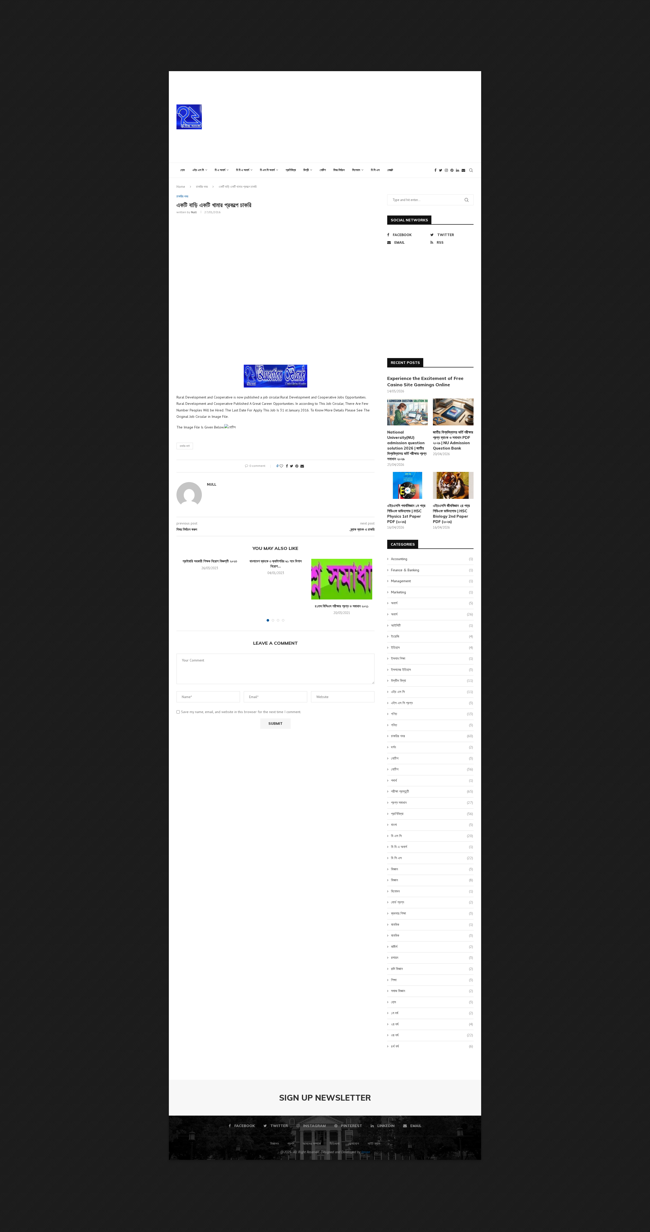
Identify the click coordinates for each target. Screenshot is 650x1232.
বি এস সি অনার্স (267, 170)
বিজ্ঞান (432, 869)
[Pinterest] (451, 170)
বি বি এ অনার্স (242, 170)
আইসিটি (432, 625)
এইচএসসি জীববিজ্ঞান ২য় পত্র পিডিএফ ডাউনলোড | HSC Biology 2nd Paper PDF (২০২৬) (451, 513)
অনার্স (432, 603)
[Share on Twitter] (291, 466)
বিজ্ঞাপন (274, 1143)
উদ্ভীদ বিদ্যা (432, 680)
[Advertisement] (152, 35)
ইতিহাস (432, 647)
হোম (182, 170)
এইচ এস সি (198, 170)
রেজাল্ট (390, 170)
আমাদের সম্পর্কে (312, 1143)
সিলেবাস (356, 170)
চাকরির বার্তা (185, 446)
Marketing (432, 592)
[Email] (463, 170)
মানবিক (432, 924)
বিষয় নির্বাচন (339, 170)
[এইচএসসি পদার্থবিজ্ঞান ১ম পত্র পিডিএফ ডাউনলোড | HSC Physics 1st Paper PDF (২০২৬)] (407, 485)
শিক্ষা (432, 980)
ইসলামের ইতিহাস (432, 669)
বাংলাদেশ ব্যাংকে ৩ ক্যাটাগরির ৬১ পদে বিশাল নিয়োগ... (276, 563)
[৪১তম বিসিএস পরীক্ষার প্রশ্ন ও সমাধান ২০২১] (341, 579)
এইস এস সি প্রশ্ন (432, 703)
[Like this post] (281, 466)
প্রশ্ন (290, 1143)
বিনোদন (432, 891)
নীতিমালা (334, 1143)
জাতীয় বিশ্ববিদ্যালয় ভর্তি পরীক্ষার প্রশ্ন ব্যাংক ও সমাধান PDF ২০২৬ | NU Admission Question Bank (453, 440)
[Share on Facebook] (287, 466)
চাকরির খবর (202, 186)
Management (432, 581)
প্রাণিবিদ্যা (291, 170)
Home (180, 186)
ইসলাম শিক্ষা (432, 658)
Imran (365, 1152)
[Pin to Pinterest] (296, 466)
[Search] (471, 170)
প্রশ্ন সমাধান (432, 802)
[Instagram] (446, 170)
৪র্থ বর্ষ (432, 1046)
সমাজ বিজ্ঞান (432, 991)
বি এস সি (432, 836)
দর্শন (432, 747)
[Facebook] (435, 170)
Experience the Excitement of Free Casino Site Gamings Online (425, 381)
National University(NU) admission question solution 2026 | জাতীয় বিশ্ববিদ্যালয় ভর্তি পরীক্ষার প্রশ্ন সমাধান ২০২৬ (407, 445)
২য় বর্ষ (432, 1024)
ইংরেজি (432, 636)
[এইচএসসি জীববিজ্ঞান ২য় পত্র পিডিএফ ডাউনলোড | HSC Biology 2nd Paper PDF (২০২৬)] (453, 485)
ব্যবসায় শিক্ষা (432, 913)
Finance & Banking (432, 570)
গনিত (432, 725)
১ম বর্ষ (432, 1013)
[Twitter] (440, 170)
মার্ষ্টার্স (432, 946)
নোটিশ (323, 170)
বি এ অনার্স (220, 170)
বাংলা (432, 824)
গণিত (432, 714)
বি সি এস (375, 170)
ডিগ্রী (306, 170)
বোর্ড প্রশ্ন (432, 902)
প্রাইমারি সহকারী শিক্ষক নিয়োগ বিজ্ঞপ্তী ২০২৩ (210, 561)
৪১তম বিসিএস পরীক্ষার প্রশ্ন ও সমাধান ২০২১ (341, 606)
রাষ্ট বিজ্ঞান (432, 968)
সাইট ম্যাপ (374, 1143)
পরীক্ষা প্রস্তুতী (432, 791)
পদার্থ (432, 780)
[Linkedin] (457, 170)
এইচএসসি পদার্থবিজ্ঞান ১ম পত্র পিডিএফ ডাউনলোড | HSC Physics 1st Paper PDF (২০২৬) (406, 513)
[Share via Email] (302, 466)
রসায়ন (432, 957)
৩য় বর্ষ (432, 1035)
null (194, 212)
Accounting (432, 559)
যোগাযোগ (353, 1143)
